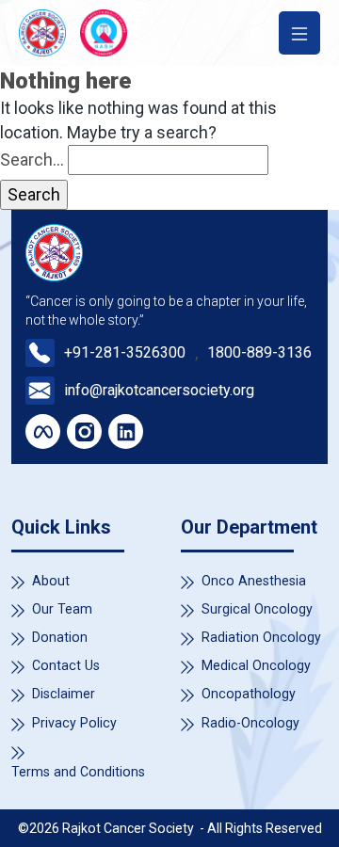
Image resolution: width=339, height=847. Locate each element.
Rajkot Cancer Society (129, 828)
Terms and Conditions (78, 771)
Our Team (62, 608)
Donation (60, 637)
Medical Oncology (256, 665)
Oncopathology (249, 693)
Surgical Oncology (257, 608)
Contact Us (66, 665)
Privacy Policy (74, 722)
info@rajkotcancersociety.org (159, 390)
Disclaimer (63, 693)
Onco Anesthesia (254, 580)
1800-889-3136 (259, 352)
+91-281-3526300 (125, 352)
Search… (32, 159)
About (51, 580)
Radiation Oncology (261, 637)
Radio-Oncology (250, 722)
